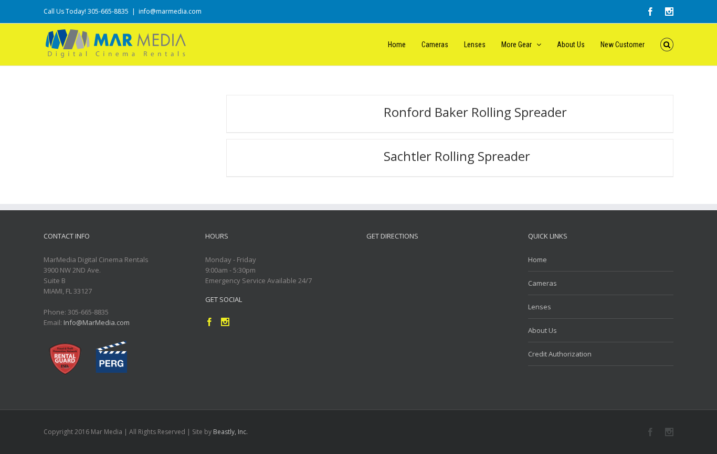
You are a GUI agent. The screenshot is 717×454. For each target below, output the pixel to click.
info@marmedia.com (170, 11)
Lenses (539, 306)
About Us (542, 330)
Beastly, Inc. (230, 431)
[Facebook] (650, 432)
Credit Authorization (560, 354)
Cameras (542, 283)
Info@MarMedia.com (97, 322)
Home (537, 259)
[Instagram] (669, 432)
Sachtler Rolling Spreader (457, 156)
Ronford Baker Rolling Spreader (475, 112)
